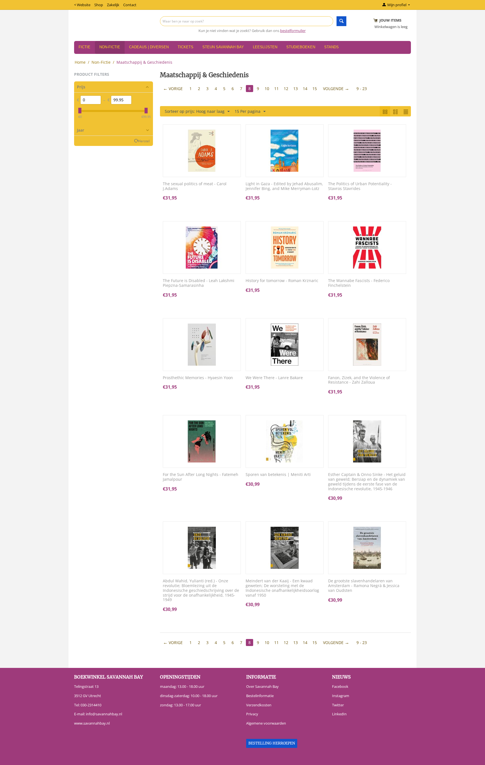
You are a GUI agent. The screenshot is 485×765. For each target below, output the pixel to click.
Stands (331, 47)
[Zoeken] (341, 21)
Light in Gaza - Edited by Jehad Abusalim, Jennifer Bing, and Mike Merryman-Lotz (284, 186)
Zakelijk (113, 4)
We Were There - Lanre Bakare (274, 377)
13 (295, 88)
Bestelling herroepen (271, 743)
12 (286, 88)
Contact (129, 4)
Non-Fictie (109, 47)
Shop (98, 4)
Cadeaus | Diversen (149, 47)
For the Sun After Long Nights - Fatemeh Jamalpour (200, 477)
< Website (82, 4)
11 (276, 88)
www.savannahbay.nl (92, 723)
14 (305, 88)
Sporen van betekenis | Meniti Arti (278, 474)
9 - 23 (361, 88)
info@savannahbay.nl (104, 713)
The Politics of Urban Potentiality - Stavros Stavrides (360, 186)
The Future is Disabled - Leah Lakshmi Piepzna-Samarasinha (198, 283)
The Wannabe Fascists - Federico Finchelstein (359, 283)
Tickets (185, 47)
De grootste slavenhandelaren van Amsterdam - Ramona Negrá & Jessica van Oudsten (363, 586)
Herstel (144, 141)
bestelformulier (293, 30)
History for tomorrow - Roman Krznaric (282, 280)
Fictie (84, 47)
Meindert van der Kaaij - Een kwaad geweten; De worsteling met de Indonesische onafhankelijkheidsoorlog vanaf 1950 (282, 588)
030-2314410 (91, 704)
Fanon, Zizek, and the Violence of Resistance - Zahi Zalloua (359, 380)
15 (314, 88)
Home (80, 62)
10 (267, 88)
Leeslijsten (265, 47)
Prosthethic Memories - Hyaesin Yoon (198, 377)
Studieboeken (300, 47)
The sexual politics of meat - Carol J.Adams (195, 186)
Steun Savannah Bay (223, 47)
